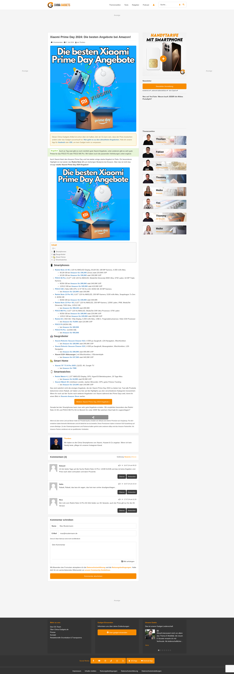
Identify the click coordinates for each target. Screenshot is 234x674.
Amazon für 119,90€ (71, 292)
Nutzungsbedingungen (121, 567)
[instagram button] (105, 661)
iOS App (133, 661)
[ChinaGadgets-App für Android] (65, 484)
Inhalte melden (90, 671)
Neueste (127, 457)
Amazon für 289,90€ (78, 283)
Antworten (132, 476)
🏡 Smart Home (59, 257)
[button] (158, 650)
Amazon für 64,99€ (70, 379)
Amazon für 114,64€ (71, 385)
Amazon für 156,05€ (78, 273)
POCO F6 (59, 324)
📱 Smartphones (59, 252)
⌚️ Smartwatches (60, 260)
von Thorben (81, 42)
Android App (148, 661)
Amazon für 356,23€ (71, 308)
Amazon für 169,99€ (71, 344)
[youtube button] (99, 661)
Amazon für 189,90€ (78, 313)
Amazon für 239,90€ (78, 300)
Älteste (133, 457)
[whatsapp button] (117, 661)
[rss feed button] (123, 661)
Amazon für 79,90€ (70, 322)
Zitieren (122, 476)
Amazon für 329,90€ (79, 286)
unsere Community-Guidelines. (98, 570)
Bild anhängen (128, 561)
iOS (70, 142)
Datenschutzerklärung (96, 567)
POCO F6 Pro (60, 330)
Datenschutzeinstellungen (151, 671)
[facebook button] (94, 661)
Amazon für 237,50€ (71, 357)
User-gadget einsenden (118, 632)
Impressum (77, 671)
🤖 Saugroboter (59, 254)
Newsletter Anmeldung (164, 86)
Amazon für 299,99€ (71, 352)
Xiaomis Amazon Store (70, 396)
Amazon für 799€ (70, 368)
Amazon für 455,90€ (71, 333)
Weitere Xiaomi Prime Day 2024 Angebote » (93, 402)
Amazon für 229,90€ (79, 316)
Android (61, 142)
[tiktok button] (111, 661)
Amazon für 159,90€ (78, 275)
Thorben (67, 438)
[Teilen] (93, 417)
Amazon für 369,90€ (71, 327)
